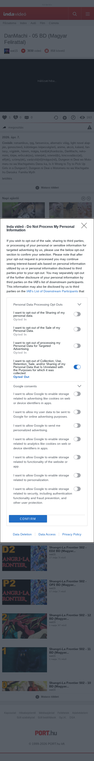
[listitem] (47, 304)
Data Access (47, 534)
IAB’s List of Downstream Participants (52, 291)
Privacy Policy (71, 534)
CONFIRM (28, 519)
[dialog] (47, 380)
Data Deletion (22, 534)
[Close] (85, 227)
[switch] (77, 314)
